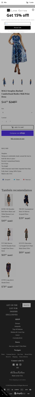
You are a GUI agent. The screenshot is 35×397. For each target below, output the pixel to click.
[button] (33, 10)
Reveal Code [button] (17, 27)
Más (5, 2)
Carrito (31, 2)
